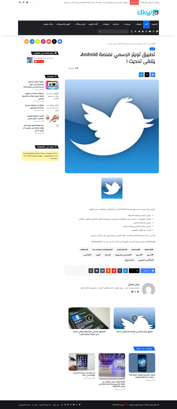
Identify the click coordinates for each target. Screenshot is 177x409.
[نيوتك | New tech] (148, 13)
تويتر (97, 255)
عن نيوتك (56, 405)
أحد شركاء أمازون (45, 405)
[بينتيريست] (114, 270)
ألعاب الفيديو (93, 24)
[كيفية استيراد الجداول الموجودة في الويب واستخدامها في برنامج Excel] (52, 84)
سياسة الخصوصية (24, 405)
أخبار (146, 24)
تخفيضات (106, 24)
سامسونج (129, 260)
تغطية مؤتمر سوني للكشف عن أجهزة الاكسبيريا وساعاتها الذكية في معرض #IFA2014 (112, 384)
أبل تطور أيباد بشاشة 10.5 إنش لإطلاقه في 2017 (84, 374)
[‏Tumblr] (119, 270)
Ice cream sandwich (101, 249)
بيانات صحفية (48, 24)
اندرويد (138, 255)
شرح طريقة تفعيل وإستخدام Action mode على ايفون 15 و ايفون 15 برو (33, 128)
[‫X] (147, 74)
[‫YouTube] (132, 291)
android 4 (121, 249)
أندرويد (149, 255)
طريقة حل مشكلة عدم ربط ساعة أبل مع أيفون (34, 107)
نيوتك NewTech (118, 405)
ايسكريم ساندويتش (122, 255)
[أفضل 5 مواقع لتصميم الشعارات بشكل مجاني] (52, 119)
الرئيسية (154, 24)
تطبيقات (138, 24)
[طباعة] (90, 270)
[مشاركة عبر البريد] (96, 270)
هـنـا (103, 241)
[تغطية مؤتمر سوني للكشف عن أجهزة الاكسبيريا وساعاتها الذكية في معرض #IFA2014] (112, 366)
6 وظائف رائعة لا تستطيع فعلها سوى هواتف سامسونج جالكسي (33, 96)
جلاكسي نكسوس (145, 260)
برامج (107, 255)
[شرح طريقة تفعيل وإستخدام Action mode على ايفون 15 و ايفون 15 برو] (52, 128)
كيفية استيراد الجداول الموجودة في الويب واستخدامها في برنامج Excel (33, 84)
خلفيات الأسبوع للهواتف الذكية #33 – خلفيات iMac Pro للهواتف (142, 376)
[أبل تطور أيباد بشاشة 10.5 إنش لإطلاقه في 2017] (82, 362)
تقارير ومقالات (80, 24)
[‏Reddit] (108, 270)
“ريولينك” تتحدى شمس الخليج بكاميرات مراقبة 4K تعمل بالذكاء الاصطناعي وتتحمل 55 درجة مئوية (96, 2)
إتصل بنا (34, 405)
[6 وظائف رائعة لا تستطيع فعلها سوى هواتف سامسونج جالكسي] (52, 96)
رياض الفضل (133, 284)
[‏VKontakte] (102, 270)
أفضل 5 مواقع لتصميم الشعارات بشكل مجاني (35, 117)
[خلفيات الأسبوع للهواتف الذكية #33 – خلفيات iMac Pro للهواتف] (142, 363)
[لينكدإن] (141, 74)
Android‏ (148, 249)
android (135, 249)
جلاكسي (86, 255)
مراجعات (116, 24)
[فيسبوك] (152, 74)
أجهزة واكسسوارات (63, 24)
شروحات (127, 24)
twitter (83, 249)
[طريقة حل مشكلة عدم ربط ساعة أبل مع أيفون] (52, 108)
